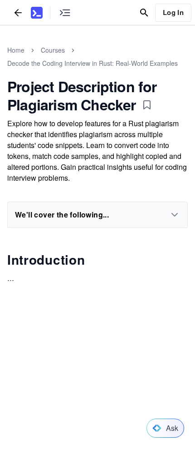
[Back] (18, 12)
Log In (173, 12)
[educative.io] (37, 13)
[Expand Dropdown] (174, 215)
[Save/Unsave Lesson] (147, 105)
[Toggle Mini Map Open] (65, 12)
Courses (53, 49)
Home (15, 49)
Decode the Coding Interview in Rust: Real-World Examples (92, 63)
